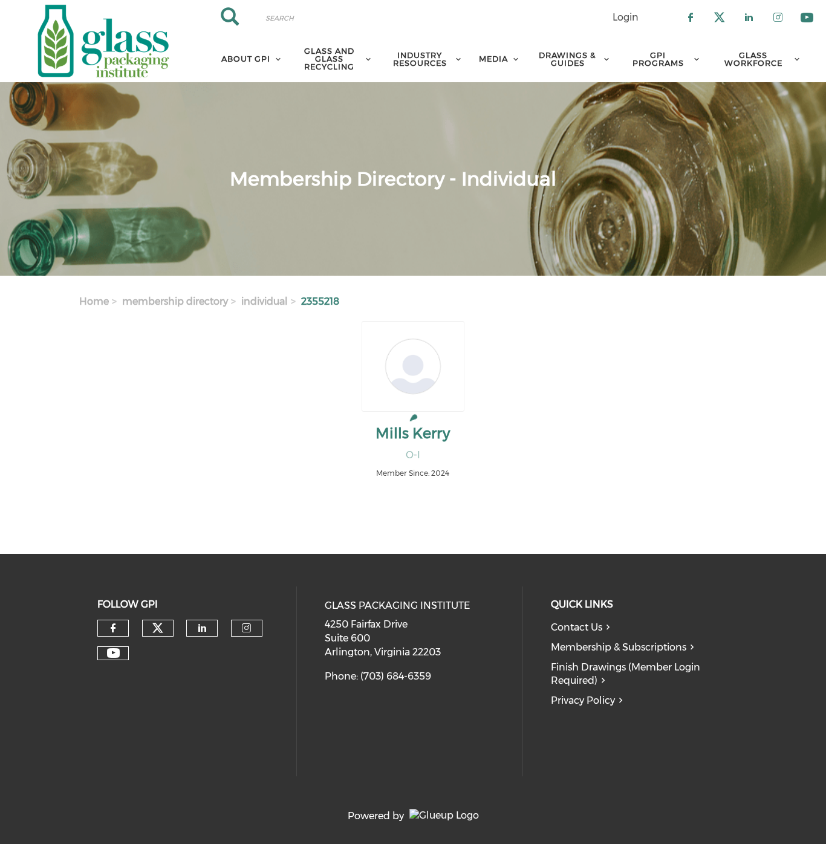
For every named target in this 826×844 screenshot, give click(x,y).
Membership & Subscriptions (618, 647)
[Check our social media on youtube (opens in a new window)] (113, 653)
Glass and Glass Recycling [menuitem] (329, 58)
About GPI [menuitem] (245, 58)
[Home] (103, 41)
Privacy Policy (583, 700)
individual (264, 301)
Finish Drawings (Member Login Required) (625, 674)
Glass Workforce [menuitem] (753, 59)
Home (94, 301)
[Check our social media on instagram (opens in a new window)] (246, 628)
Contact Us (576, 627)
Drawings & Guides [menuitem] (567, 59)
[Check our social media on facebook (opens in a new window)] (113, 628)
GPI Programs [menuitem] (658, 59)
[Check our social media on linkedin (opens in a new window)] (202, 628)
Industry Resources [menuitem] (420, 59)
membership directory (175, 301)
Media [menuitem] (493, 58)
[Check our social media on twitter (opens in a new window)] (158, 628)
